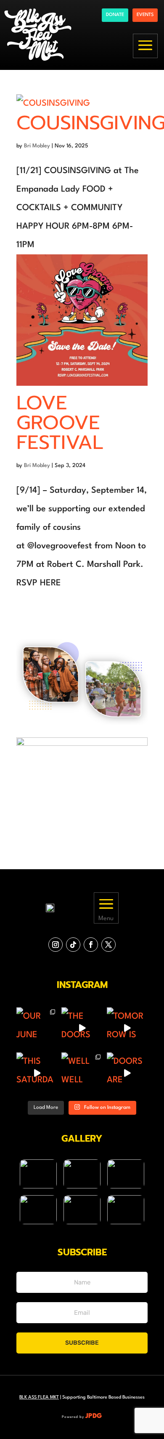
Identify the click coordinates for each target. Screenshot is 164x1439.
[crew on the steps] (82, 1173)
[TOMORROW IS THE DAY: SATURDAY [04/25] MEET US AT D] (127, 1027)
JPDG (93, 1416)
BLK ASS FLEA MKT (39, 1397)
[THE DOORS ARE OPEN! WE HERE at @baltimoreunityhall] (81, 1027)
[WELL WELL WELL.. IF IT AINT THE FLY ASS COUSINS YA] (81, 1072)
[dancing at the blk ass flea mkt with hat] (38, 1209)
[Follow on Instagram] (55, 944)
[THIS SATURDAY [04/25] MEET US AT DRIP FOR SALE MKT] (36, 1072)
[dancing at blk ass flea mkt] (38, 1173)
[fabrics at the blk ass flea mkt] (125, 1209)
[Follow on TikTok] (73, 944)
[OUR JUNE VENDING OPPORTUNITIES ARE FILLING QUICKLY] (36, 1027)
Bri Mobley (37, 146)
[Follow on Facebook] (91, 944)
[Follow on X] (108, 944)
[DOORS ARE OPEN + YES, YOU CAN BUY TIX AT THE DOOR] (127, 1072)
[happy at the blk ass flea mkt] (125, 1173)
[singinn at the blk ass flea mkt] (82, 1209)
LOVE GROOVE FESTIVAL (59, 422)
